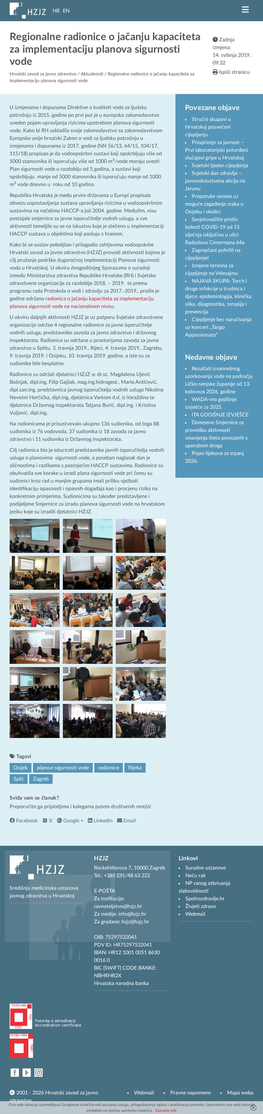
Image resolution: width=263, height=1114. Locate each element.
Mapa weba (240, 1092)
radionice (108, 767)
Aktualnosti (92, 74)
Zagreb (41, 779)
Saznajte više (166, 1110)
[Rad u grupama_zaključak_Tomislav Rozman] (35, 683)
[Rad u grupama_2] (35, 609)
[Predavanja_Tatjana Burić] (88, 572)
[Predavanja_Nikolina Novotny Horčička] (35, 572)
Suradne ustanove (205, 867)
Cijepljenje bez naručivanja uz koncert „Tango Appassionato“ (218, 327)
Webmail (144, 1092)
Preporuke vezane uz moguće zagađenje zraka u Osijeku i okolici (214, 204)
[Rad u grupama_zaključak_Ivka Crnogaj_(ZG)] (88, 646)
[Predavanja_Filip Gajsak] (35, 535)
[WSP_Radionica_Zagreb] (141, 720)
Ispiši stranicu (234, 72)
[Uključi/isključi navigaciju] (245, 10)
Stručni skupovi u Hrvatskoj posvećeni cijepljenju (208, 127)
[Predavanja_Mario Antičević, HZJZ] (141, 535)
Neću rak (195, 875)
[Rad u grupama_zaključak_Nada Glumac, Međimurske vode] (141, 646)
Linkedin (102, 820)
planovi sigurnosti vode (63, 767)
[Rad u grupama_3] (88, 609)
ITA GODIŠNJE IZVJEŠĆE (220, 414)
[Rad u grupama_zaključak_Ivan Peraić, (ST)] (35, 646)
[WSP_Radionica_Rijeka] (35, 720)
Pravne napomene (190, 1092)
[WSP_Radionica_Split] (88, 720)
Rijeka (135, 767)
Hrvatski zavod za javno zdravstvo (43, 74)
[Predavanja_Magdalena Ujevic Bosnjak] (88, 535)
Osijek (20, 767)
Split (18, 779)
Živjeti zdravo (200, 906)
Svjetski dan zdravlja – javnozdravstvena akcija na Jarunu (215, 181)
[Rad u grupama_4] (141, 609)
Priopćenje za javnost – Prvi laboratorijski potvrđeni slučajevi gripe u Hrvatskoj (216, 150)
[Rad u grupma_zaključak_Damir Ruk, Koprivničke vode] (88, 683)
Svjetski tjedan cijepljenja (220, 165)
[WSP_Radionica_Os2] (141, 683)
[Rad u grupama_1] (141, 572)
